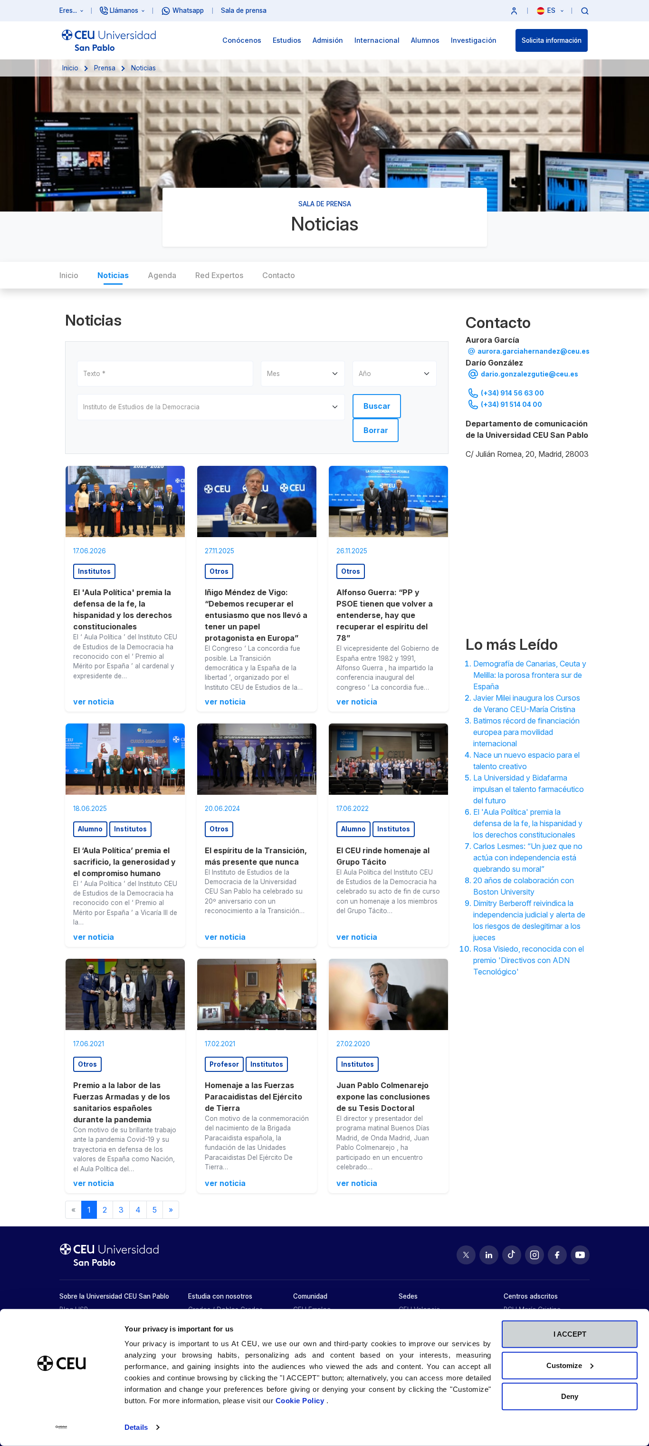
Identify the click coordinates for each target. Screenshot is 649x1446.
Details (136, 1427)
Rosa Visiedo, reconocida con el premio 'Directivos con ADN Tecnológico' (528, 960)
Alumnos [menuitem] (425, 40)
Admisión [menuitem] (328, 40)
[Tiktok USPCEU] (511, 1254)
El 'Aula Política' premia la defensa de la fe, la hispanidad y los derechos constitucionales (527, 823)
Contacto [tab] (278, 275)
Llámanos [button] (124, 10)
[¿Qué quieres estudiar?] (585, 10)
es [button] (552, 10)
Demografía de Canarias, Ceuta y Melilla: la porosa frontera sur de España (529, 675)
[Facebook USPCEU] (557, 1254)
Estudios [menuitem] (287, 40)
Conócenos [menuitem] (241, 40)
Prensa (104, 68)
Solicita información (552, 40)
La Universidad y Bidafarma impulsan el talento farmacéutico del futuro (528, 789)
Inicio (70, 68)
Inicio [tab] (68, 275)
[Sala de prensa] (528, 545)
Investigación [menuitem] (473, 40)
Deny (569, 1396)
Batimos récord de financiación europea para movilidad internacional (526, 732)
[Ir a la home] (108, 40)
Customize (564, 1365)
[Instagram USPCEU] (534, 1254)
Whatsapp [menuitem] (188, 10)
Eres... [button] (68, 10)
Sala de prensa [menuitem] (244, 10)
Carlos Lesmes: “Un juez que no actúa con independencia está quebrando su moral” (527, 857)
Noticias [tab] (113, 275)
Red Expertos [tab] (219, 275)
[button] (514, 11)
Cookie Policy (301, 1401)
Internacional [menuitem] (377, 40)
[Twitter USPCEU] (466, 1254)
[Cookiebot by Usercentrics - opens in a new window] (61, 1427)
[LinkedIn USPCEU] (488, 1254)
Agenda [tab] (162, 275)
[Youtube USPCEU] (580, 1254)
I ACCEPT (570, 1334)
